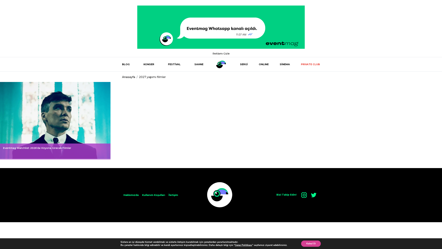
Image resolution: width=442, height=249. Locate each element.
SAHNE (198, 64)
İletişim (173, 195)
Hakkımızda (131, 195)
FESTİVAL (174, 64)
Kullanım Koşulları (153, 195)
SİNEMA (285, 64)
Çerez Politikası (243, 245)
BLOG (126, 64)
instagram (304, 195)
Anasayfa (128, 77)
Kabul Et (311, 243)
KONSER (148, 64)
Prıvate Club (310, 64)
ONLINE (264, 64)
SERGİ (244, 64)
